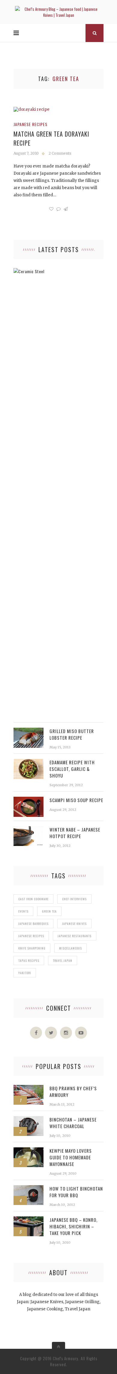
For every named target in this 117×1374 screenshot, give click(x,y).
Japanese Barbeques (33, 923)
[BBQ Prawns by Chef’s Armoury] (29, 1088)
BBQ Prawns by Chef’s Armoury (73, 1091)
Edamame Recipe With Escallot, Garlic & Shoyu (72, 769)
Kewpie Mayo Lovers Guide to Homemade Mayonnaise (71, 1157)
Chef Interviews (74, 899)
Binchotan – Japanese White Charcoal (73, 1122)
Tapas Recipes (28, 960)
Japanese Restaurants (75, 936)
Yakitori (24, 973)
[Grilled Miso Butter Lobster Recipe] (29, 731)
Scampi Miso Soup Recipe (76, 800)
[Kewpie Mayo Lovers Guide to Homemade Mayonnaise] (29, 1150)
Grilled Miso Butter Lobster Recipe (72, 734)
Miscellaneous (70, 948)
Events (23, 911)
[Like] (51, 209)
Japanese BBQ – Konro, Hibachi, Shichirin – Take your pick (74, 1226)
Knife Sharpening (32, 948)
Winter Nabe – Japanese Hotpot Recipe (75, 832)
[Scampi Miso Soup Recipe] (29, 800)
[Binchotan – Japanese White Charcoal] (29, 1119)
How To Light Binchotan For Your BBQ (76, 1191)
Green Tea (49, 911)
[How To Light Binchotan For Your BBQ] (29, 1188)
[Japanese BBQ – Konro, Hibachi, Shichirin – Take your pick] (29, 1219)
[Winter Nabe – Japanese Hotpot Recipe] (29, 829)
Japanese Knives (74, 923)
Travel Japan (62, 960)
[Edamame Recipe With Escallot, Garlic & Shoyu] (29, 762)
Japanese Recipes (30, 124)
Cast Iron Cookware (33, 899)
